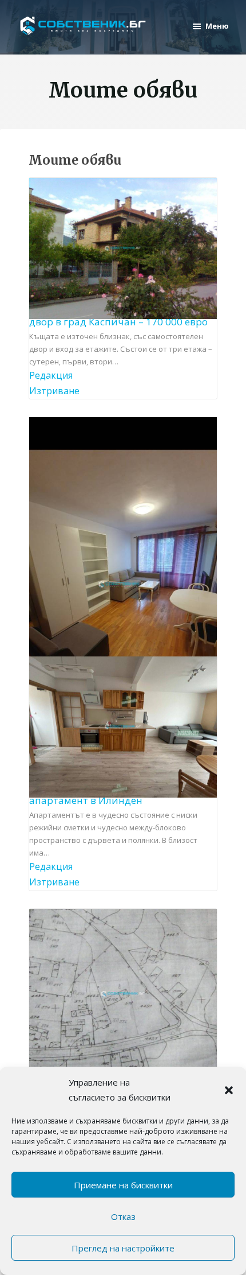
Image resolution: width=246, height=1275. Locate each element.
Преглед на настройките (123, 1248)
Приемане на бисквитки (123, 1185)
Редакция (51, 375)
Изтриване (54, 390)
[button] (229, 1090)
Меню (217, 26)
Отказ (123, 1216)
